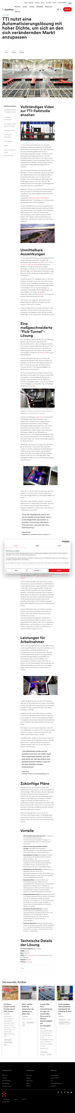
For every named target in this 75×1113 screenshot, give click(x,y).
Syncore (49, 1054)
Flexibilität (43, 198)
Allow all (59, 570)
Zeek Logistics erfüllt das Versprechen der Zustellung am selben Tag (28, 1009)
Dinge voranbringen (29, 2)
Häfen (42, 417)
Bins (34, 386)
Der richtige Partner (9, 130)
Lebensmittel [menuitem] (54, 1078)
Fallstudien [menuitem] (29, 1080)
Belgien (43, 1054)
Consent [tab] (15, 545)
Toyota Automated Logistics (64, 1023)
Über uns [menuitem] (4, 1075)
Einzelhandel (7, 1039)
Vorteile (31, 7)
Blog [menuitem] (27, 1083)
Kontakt (67, 9)
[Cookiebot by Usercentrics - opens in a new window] (63, 542)
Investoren (48, 2)
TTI (21, 145)
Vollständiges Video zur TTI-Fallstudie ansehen (10, 111)
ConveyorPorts (32, 955)
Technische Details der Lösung (10, 151)
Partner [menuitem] (28, 1086)
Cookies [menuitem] (15, 1099)
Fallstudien (39, 7)
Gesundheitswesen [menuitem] (56, 1083)
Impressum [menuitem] (24, 1099)
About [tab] (59, 545)
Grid (34, 344)
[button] (58, 1092)
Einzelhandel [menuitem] (54, 1075)
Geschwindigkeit (34, 198)
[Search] (61, 9)
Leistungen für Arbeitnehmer (7, 136)
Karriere (54, 2)
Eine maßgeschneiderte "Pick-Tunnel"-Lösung (10, 125)
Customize (36, 570)
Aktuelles (37, 2)
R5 (29, 959)
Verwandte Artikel (8, 155)
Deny (16, 570)
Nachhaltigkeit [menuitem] (6, 1080)
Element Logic (8, 1042)
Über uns (17, 11)
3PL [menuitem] (52, 1080)
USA (5, 1045)
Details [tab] (37, 545)
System (25, 7)
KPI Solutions (30, 1022)
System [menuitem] (28, 1078)
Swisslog (29, 962)
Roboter (42, 352)
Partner (43, 2)
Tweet (22, 968)
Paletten (41, 294)
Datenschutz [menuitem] (6, 1099)
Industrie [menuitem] (53, 1086)
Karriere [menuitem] (4, 1078)
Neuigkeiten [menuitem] (5, 1083)
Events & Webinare (62, 2)
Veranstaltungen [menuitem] (7, 1086)
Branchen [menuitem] (29, 1075)
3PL (24, 1022)
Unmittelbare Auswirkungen (7, 118)
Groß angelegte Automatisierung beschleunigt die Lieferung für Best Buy (64, 1009)
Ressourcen (48, 7)
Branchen (17, 7)
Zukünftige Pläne (8, 141)
